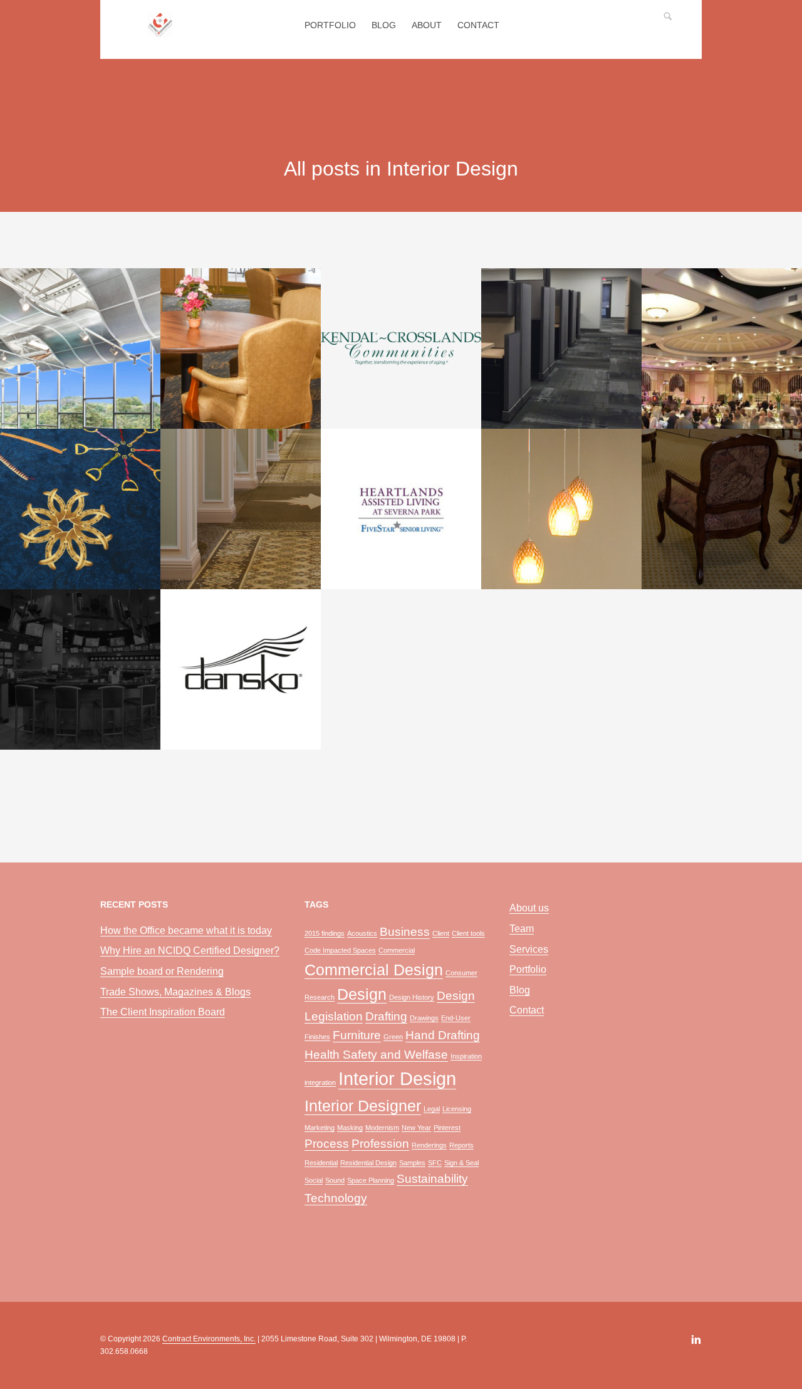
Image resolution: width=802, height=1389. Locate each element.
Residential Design (368, 1162)
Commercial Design (374, 970)
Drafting (386, 1016)
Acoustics (362, 933)
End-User (456, 1018)
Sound (335, 1180)
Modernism (382, 1127)
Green (393, 1036)
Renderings (429, 1145)
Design (362, 994)
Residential (321, 1162)
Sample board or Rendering (162, 971)
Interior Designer (363, 1106)
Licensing (456, 1109)
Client (440, 933)
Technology (336, 1198)
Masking (350, 1127)
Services (528, 949)
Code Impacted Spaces (340, 950)
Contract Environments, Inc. (209, 1338)
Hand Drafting (442, 1035)
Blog (384, 25)
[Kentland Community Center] (80, 348)
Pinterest (447, 1127)
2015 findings (325, 933)
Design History (411, 997)
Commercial (396, 950)
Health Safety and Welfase (376, 1054)
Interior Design (397, 1078)
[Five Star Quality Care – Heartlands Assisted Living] (401, 509)
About (427, 25)
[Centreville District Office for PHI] (561, 348)
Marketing (320, 1127)
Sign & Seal (461, 1162)
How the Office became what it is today (186, 930)
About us (529, 908)
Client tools (468, 933)
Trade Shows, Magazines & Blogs (175, 992)
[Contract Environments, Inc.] (159, 31)
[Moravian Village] (240, 509)
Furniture (357, 1035)
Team (521, 928)
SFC (435, 1162)
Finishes (317, 1036)
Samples (412, 1162)
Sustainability (432, 1178)
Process (327, 1143)
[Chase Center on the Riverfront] (722, 348)
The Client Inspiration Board (162, 1012)
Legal (432, 1109)
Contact (478, 25)
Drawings (424, 1018)
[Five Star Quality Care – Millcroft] (722, 509)
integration (320, 1082)
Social (314, 1180)
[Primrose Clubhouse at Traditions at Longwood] (240, 348)
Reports (461, 1145)
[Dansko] (240, 669)
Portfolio (330, 25)
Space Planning (370, 1180)
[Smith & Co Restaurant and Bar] (561, 509)
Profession (380, 1143)
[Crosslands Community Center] (401, 348)
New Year (416, 1127)
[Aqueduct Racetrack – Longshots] (80, 509)
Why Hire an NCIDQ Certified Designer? (189, 950)
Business (405, 931)
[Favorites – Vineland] (80, 669)
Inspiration (466, 1056)
